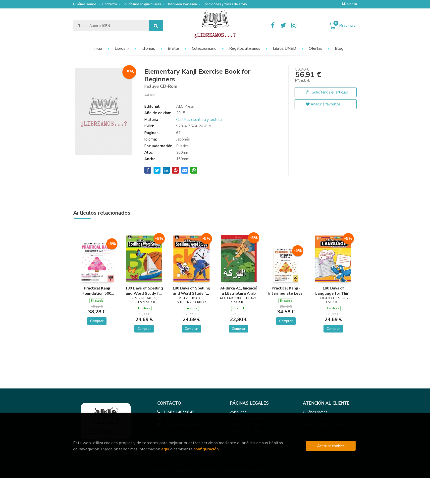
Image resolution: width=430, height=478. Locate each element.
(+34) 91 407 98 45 (179, 412)
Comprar (97, 321)
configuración (206, 449)
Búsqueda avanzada (182, 4)
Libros (120, 48)
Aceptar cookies (331, 445)
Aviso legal (239, 412)
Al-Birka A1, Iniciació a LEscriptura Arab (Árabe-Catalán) (238, 291)
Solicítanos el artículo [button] (329, 92)
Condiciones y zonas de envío (225, 4)
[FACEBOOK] (273, 26)
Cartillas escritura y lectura (199, 119)
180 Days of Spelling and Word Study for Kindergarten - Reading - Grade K (144, 291)
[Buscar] (156, 25)
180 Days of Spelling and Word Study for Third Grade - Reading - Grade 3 (191, 291)
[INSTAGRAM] (294, 26)
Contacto (109, 4)
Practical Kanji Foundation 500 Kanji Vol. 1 (96, 291)
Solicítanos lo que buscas (142, 4)
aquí (165, 449)
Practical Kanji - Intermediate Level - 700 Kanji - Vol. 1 (286, 291)
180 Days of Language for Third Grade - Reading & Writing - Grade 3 (333, 291)
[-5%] (97, 261)
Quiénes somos (85, 4)
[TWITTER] (283, 26)
